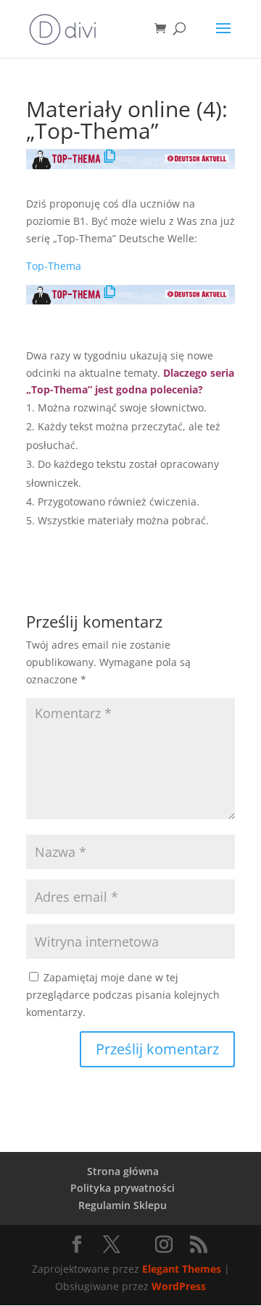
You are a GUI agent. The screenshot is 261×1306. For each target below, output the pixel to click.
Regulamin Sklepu (122, 1205)
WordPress (179, 1286)
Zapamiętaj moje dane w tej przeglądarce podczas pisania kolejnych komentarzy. (123, 994)
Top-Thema (53, 266)
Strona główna (123, 1171)
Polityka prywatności (122, 1188)
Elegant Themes (181, 1269)
